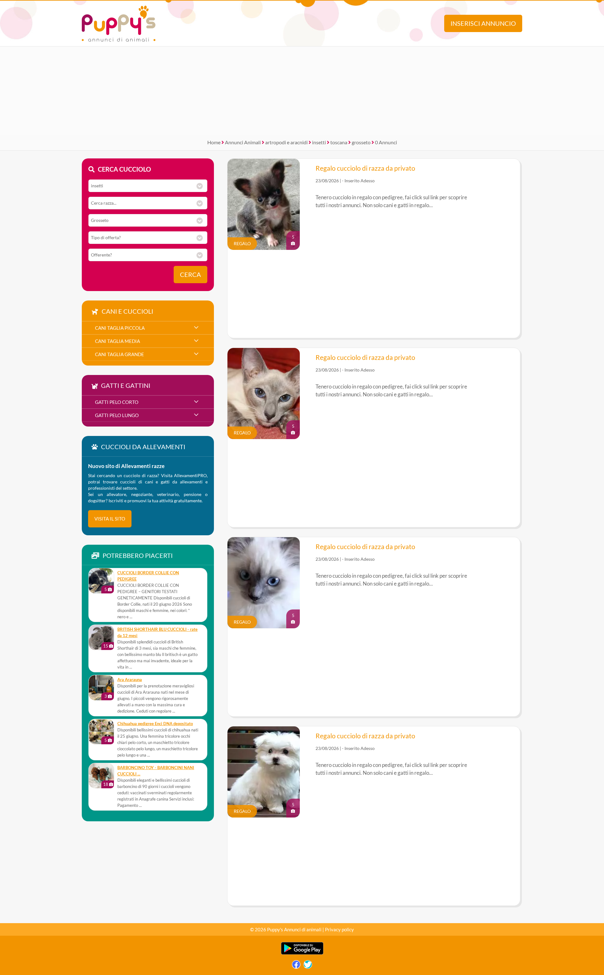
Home (214, 142)
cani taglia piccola (120, 328)
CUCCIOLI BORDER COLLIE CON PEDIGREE (148, 575)
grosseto (361, 142)
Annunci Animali (243, 142)
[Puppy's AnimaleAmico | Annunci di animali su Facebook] (296, 966)
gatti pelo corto (116, 402)
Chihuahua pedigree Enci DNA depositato (155, 723)
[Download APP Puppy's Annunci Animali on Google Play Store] (302, 953)
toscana (338, 142)
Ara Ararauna (129, 679)
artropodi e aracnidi (286, 142)
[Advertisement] (302, 91)
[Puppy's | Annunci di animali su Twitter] (308, 966)
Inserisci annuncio (483, 23)
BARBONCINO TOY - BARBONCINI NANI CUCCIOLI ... (155, 770)
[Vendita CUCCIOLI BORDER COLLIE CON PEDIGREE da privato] (101, 580)
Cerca (190, 274)
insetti (319, 142)
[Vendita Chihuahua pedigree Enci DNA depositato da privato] (101, 731)
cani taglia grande (119, 354)
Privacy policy (339, 929)
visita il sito (109, 518)
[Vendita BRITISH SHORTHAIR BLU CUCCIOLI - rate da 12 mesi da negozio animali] (101, 637)
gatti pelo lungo (117, 415)
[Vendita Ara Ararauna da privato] (101, 687)
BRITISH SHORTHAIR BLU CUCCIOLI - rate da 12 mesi (157, 632)
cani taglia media (117, 341)
